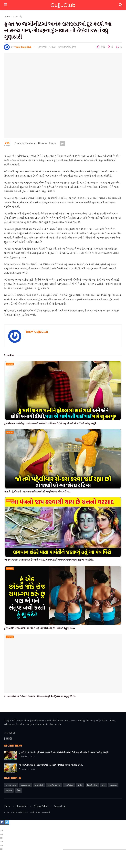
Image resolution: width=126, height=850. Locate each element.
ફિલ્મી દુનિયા (92, 785)
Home (7, 16)
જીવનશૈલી (39, 785)
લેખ (103, 785)
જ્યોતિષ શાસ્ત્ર (54, 785)
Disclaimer (21, 806)
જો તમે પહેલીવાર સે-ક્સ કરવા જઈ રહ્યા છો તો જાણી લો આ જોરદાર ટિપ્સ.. (37, 491)
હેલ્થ (74, 47)
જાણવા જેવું (17, 16)
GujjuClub (63, 5)
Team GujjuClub (22, 47)
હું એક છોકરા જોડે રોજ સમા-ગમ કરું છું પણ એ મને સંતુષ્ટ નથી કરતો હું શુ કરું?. (39, 628)
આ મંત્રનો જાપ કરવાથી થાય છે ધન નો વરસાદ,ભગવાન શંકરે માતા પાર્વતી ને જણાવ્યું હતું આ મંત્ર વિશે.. (49, 559)
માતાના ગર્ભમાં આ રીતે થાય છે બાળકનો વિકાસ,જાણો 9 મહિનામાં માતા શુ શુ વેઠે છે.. (40, 696)
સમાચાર (9, 364)
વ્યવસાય (113, 785)
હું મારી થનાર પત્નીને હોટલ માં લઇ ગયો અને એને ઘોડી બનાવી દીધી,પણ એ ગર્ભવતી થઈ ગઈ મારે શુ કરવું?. (50, 423)
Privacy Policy (40, 806)
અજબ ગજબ (11, 785)
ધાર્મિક (80, 785)
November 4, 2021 (46, 47)
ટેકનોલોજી (69, 785)
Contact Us (59, 806)
